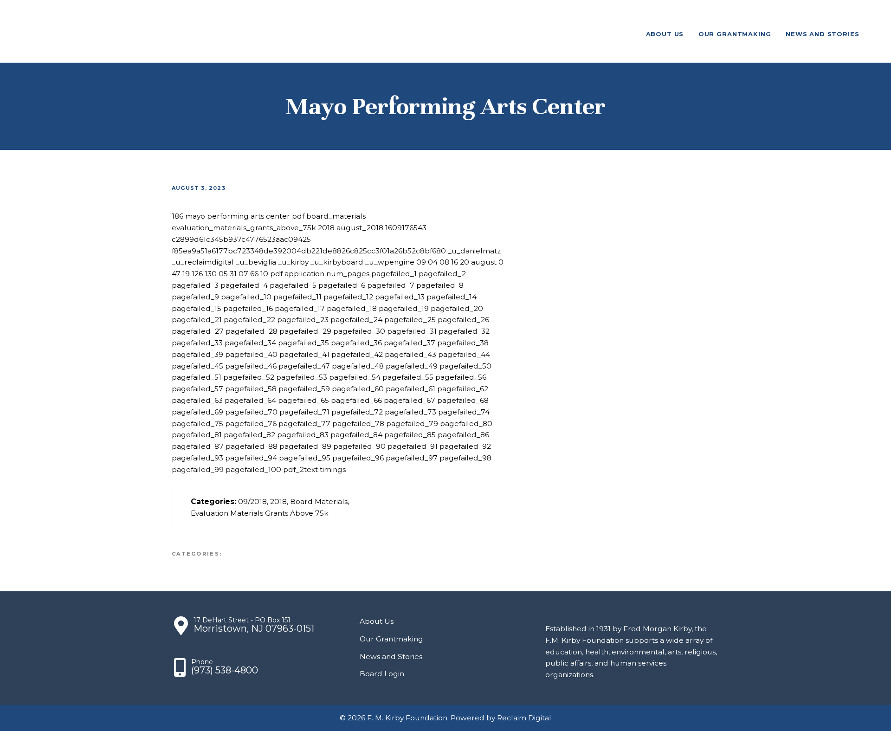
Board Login (382, 673)
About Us (377, 621)
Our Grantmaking (391, 638)
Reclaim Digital (524, 717)
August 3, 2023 (199, 188)
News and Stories (391, 656)
